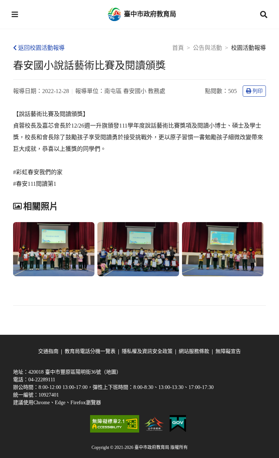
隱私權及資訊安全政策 (147, 351)
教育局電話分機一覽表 (90, 351)
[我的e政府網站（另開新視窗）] (178, 424)
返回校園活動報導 (41, 48)
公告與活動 (207, 48)
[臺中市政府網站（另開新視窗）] (154, 424)
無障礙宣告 (228, 351)
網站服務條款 (194, 351)
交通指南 (48, 351)
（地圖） (111, 372)
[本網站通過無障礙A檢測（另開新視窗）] (114, 424)
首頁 (178, 48)
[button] (15, 14)
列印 (257, 91)
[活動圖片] (53, 249)
